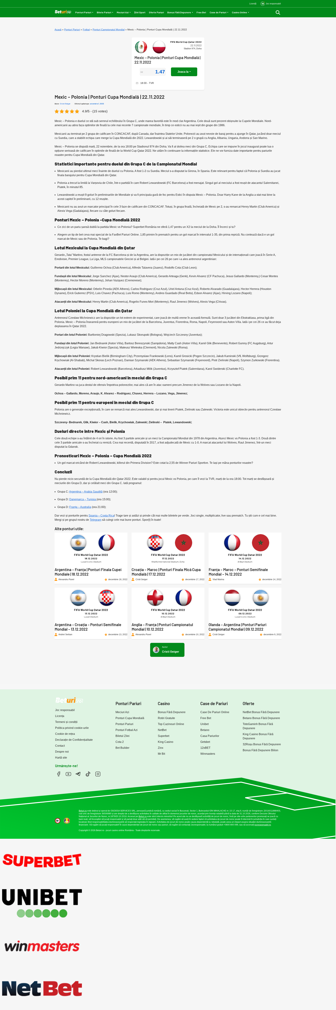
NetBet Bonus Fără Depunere (261, 712)
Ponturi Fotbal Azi (126, 729)
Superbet (163, 735)
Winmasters (207, 753)
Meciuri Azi (123, 12)
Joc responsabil (65, 710)
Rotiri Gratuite (166, 718)
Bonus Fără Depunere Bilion (260, 750)
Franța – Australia (80, 507)
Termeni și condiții (66, 721)
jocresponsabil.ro (262, 825)
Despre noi (62, 751)
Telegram (95, 519)
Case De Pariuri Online (214, 712)
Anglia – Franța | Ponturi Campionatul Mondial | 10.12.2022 (162, 626)
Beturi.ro (83, 811)
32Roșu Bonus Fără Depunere (262, 744)
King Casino (165, 741)
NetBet (162, 729)
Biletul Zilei (122, 735)
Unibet (204, 724)
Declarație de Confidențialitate (74, 739)
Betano (204, 729)
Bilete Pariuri (104, 12)
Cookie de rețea (65, 733)
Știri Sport (139, 12)
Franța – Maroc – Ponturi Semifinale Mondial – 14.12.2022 (238, 571)
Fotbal (86, 29)
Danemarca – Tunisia (83, 499)
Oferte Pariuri (156, 12)
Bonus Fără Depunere (179, 12)
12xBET (205, 747)
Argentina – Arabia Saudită (86, 491)
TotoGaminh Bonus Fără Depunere (258, 726)
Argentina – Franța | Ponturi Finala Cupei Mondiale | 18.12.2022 (88, 571)
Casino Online (239, 12)
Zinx (160, 747)
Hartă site (61, 757)
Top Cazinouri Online (171, 724)
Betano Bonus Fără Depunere (261, 718)
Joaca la (182, 71)
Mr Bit (161, 753)
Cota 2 (119, 741)
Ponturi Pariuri (83, 12)
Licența (59, 716)
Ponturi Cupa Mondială (129, 718)
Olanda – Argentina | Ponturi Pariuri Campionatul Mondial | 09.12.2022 (237, 626)
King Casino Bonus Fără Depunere (258, 736)
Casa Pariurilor (209, 735)
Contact (60, 745)
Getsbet (205, 741)
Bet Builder (122, 747)
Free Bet (201, 12)
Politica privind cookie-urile (72, 727)
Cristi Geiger (65, 104)
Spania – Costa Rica (101, 515)
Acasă (58, 29)
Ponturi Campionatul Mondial (109, 29)
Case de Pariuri (218, 12)
